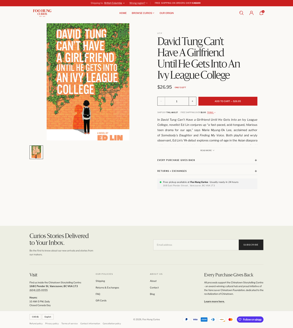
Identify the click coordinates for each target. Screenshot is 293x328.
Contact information (90, 323)
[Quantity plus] (192, 101)
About (153, 280)
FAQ (98, 294)
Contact (154, 287)
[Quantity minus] (161, 101)
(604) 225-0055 (39, 290)
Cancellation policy (112, 323)
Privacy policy (52, 323)
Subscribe (251, 244)
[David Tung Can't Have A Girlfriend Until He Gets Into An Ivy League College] (88, 81)
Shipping (100, 280)
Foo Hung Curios (151, 319)
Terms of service (69, 323)
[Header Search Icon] (241, 13)
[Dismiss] (147, 3)
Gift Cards (101, 300)
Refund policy (36, 323)
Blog (152, 294)
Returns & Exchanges (107, 287)
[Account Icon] (251, 13)
